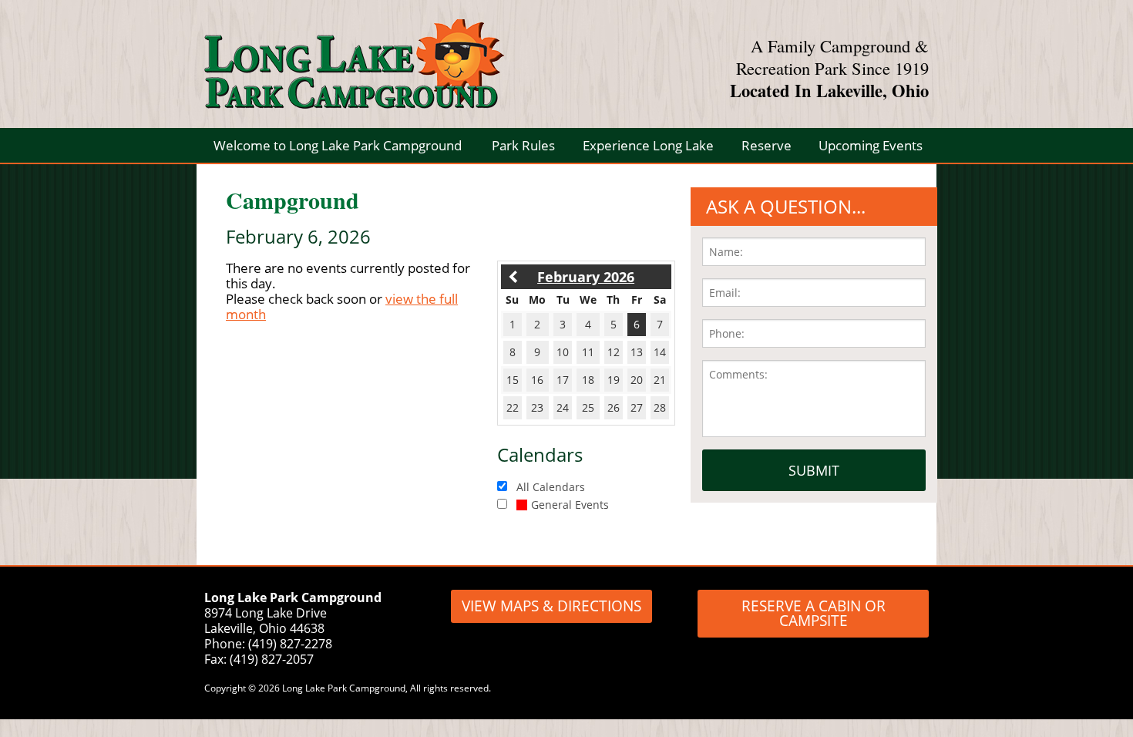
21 (660, 379)
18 (588, 379)
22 (512, 407)
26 (613, 407)
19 (613, 379)
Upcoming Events (871, 145)
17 (562, 379)
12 (613, 352)
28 (660, 407)
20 (636, 379)
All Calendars (550, 487)
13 (636, 352)
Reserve (766, 145)
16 (537, 379)
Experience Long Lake (648, 145)
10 (562, 352)
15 (512, 379)
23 (537, 407)
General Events (570, 504)
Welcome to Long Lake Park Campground (337, 145)
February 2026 (585, 277)
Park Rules (523, 145)
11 (588, 352)
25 (588, 407)
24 (562, 407)
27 (636, 407)
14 (660, 352)
